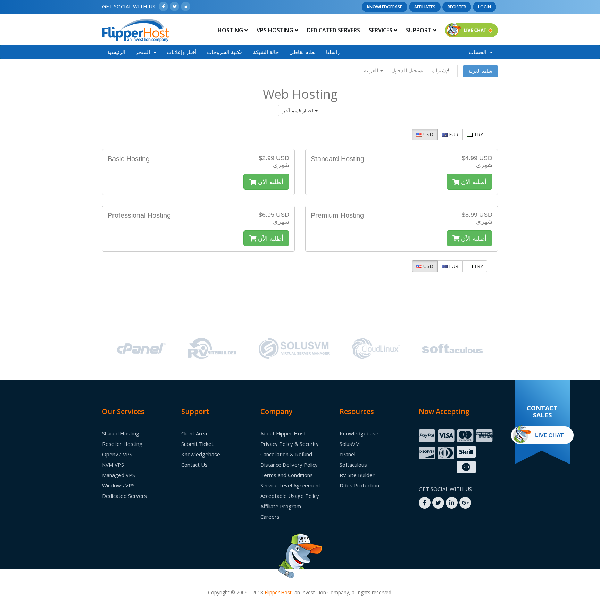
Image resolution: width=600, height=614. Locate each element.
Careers (270, 516)
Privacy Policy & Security (289, 443)
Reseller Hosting (122, 443)
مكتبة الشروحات (225, 51)
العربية (372, 70)
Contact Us (194, 464)
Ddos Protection (359, 485)
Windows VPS (118, 485)
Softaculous (353, 464)
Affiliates (424, 7)
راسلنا (333, 51)
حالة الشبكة (266, 51)
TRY (478, 134)
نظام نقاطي (302, 51)
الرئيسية (116, 51)
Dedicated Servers (333, 30)
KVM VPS (113, 464)
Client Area (194, 433)
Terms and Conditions (286, 475)
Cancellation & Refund (286, 454)
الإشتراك (441, 70)
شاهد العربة (480, 71)
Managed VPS (118, 475)
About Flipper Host (283, 433)
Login (484, 7)
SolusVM (350, 443)
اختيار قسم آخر (299, 110)
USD (427, 134)
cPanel (347, 454)
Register (457, 7)
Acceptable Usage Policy (289, 495)
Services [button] (381, 30)
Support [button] (419, 30)
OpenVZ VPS (117, 454)
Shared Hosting (120, 433)
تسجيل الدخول (407, 70)
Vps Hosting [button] (276, 30)
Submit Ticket (197, 443)
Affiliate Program (280, 506)
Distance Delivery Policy (289, 464)
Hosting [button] (231, 30)
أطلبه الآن (269, 182)
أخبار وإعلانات (182, 51)
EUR (453, 134)
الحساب (479, 51)
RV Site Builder (357, 475)
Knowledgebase (384, 7)
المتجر (144, 51)
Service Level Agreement (290, 485)
